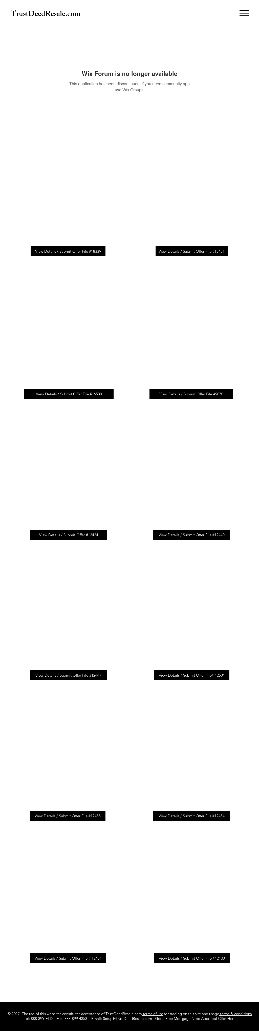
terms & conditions (235, 1013)
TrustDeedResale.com (45, 14)
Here (231, 1018)
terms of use (152, 1013)
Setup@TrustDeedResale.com (127, 1018)
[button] (244, 13)
